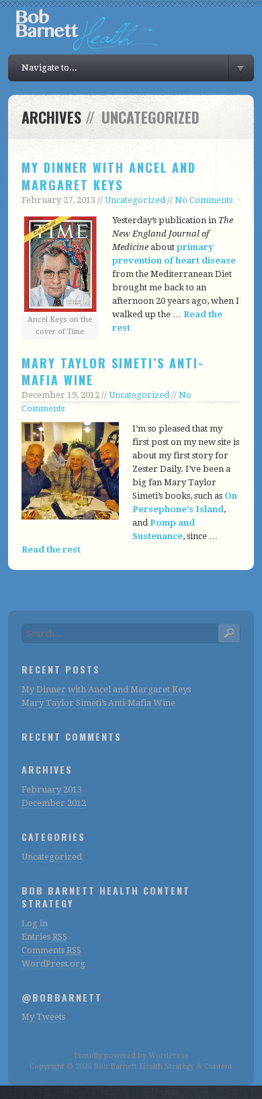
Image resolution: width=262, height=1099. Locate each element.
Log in (34, 923)
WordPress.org (53, 964)
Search (229, 633)
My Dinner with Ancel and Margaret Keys (108, 176)
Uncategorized (135, 200)
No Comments (203, 200)
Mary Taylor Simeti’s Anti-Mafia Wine (112, 371)
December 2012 (53, 803)
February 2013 (51, 789)
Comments (51, 950)
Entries (44, 937)
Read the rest (51, 549)
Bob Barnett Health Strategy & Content (162, 1066)
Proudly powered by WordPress (131, 1055)
